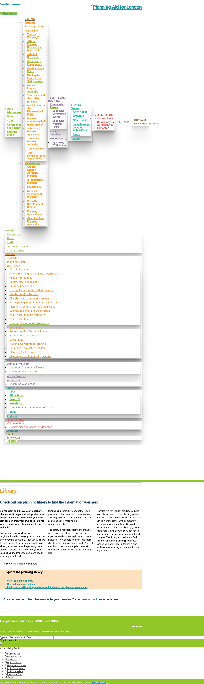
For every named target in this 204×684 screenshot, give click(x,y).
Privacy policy (100, 683)
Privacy (61, 631)
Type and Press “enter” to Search (17, 637)
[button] (8, 13)
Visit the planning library (20, 580)
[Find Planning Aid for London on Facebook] (133, 625)
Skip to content (8, 640)
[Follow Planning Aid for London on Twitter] (137, 625)
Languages (16, 4)
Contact (67, 631)
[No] (107, 683)
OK (93, 683)
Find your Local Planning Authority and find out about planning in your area (47, 587)
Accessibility (5, 4)
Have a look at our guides (21, 584)
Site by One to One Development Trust (12, 635)
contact (91, 599)
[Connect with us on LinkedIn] (140, 625)
